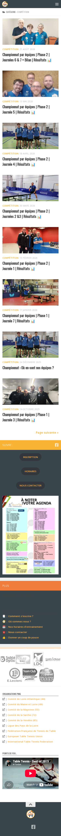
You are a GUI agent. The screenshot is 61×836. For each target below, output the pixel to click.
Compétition (10, 49)
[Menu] (57, 4)
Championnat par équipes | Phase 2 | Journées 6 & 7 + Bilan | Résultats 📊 (27, 57)
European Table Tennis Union (25, 736)
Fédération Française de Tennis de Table (32, 730)
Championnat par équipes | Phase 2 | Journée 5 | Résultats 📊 (26, 109)
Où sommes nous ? (19, 621)
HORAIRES (30, 471)
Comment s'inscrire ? (20, 616)
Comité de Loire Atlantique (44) (26, 699)
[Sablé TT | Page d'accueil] (5, 4)
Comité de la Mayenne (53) (23, 709)
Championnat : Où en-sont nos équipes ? (28, 367)
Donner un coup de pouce (23, 637)
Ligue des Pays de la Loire (23, 725)
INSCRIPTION (30, 457)
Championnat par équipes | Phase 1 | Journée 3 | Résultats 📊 (25, 417)
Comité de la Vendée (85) (22, 720)
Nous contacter (17, 632)
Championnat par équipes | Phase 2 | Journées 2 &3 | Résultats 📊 (26, 213)
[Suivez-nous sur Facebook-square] (57, 445)
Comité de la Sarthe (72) (22, 715)
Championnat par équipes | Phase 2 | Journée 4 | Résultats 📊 (26, 161)
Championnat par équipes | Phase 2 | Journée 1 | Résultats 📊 (26, 265)
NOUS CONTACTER (30, 485)
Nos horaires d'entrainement (25, 626)
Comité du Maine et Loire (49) (25, 704)
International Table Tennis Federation (30, 741)
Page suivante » (47, 432)
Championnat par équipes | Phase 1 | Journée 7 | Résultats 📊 (25, 318)
